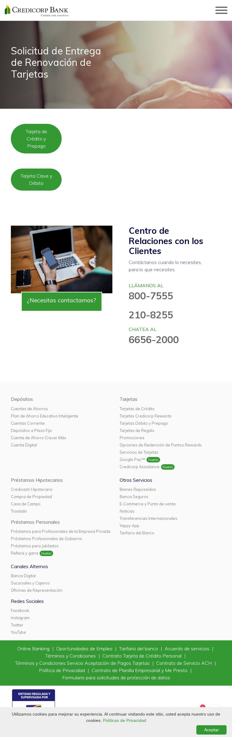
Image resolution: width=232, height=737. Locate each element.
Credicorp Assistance (140, 466)
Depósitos (22, 399)
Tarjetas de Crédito (137, 408)
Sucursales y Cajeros (30, 583)
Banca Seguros (134, 496)
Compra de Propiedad (31, 496)
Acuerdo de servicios (188, 648)
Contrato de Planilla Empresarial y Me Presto (140, 670)
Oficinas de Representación (37, 590)
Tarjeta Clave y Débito (36, 179)
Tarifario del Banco (137, 532)
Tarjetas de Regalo (137, 430)
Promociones (132, 437)
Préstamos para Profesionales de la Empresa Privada (60, 531)
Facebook (20, 610)
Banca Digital (23, 575)
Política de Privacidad (62, 670)
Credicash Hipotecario (32, 489)
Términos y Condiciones (71, 656)
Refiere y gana (24, 553)
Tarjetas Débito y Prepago (144, 423)
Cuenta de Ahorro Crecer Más (38, 437)
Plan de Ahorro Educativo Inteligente (44, 416)
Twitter (17, 625)
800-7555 (151, 296)
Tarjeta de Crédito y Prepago (36, 138)
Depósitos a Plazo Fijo (31, 430)
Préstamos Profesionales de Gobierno (46, 538)
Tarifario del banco (139, 648)
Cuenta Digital (24, 445)
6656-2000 (154, 339)
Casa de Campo (25, 503)
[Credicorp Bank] (36, 10)
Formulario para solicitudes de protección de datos (116, 677)
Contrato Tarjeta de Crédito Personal (142, 656)
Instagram (20, 617)
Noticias (127, 511)
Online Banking (34, 648)
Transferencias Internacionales (148, 518)
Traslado (19, 511)
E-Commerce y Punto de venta (148, 503)
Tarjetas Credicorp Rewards (146, 416)
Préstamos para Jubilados (35, 545)
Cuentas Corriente (28, 423)
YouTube (18, 632)
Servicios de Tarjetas (139, 452)
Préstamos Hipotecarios (37, 480)
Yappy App (129, 525)
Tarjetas (128, 399)
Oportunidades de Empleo (85, 648)
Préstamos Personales (35, 522)
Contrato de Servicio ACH (184, 663)
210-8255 (151, 315)
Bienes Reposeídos (138, 489)
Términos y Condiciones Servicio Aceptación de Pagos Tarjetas (83, 663)
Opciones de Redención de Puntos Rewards (161, 445)
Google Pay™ (132, 459)
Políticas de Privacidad (124, 720)
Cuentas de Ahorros (29, 408)
